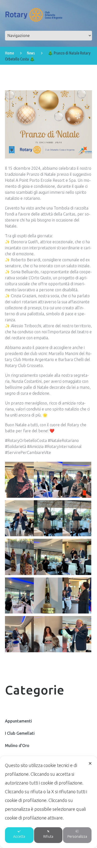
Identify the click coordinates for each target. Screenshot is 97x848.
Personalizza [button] (77, 836)
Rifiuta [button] (48, 836)
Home (9, 52)
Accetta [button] (19, 836)
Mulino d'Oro (17, 745)
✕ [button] (90, 763)
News (31, 52)
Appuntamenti (18, 721)
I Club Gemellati (20, 733)
